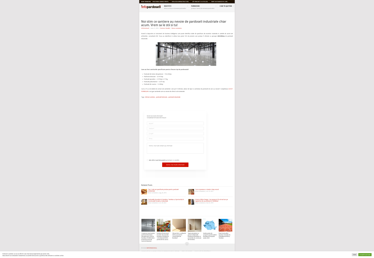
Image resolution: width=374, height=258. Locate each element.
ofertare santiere (150, 97)
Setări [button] (354, 254)
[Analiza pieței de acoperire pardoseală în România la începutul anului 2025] (210, 225)
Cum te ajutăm (226, 6)
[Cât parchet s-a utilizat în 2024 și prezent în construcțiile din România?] (179, 225)
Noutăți (175, 7)
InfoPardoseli (151, 7)
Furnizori (203, 7)
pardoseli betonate (161, 97)
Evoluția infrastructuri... (181, 1)
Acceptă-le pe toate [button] (364, 254)
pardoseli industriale (174, 97)
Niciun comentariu (177, 28)
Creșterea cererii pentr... (160, 1)
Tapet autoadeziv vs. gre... (219, 1)
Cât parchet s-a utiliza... (200, 1)
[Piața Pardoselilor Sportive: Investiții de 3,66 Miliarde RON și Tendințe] (225, 225)
